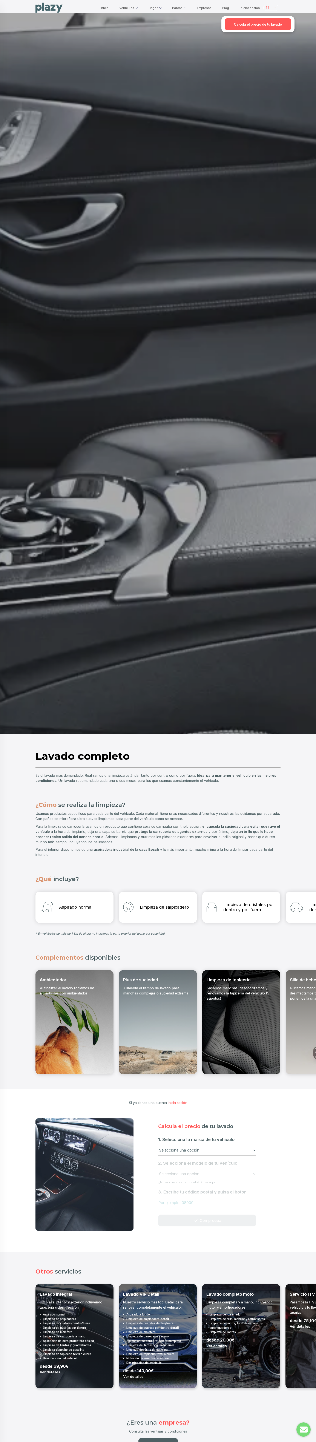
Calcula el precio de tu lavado (258, 24)
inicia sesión (177, 1103)
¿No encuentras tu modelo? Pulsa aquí (186, 1182)
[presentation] (40, 911)
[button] (270, 8)
